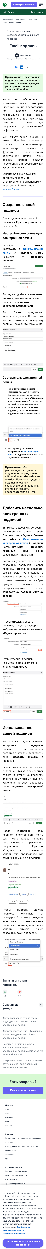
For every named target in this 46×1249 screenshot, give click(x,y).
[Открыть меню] (41, 4)
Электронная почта (23, 19)
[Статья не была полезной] (19, 991)
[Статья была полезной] (5, 991)
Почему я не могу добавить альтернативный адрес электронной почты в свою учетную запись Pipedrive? (23, 1049)
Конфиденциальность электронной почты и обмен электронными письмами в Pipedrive (22, 1064)
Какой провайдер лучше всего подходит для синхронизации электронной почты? (20, 1021)
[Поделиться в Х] (27, 67)
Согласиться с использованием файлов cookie (23, 1243)
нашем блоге (11, 189)
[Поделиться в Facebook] (16, 67)
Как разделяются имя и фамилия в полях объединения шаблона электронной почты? (22, 1034)
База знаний (8, 19)
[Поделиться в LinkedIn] (21, 67)
